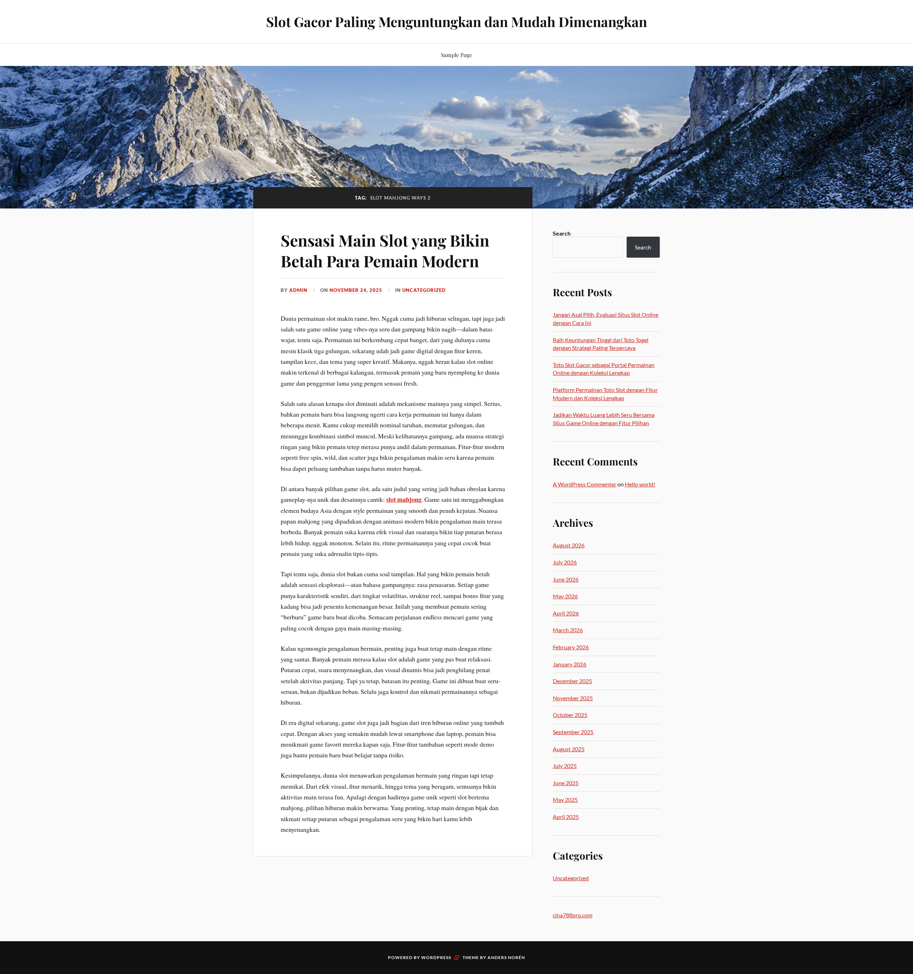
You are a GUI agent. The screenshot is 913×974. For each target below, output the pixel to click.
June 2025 (565, 782)
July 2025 (565, 765)
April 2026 (566, 613)
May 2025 (565, 799)
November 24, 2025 (356, 290)
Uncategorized (424, 290)
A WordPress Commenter (584, 484)
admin (298, 290)
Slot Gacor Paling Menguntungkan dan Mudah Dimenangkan (456, 21)
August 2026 (569, 545)
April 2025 (566, 816)
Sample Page (456, 54)
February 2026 (571, 647)
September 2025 (573, 731)
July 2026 (565, 562)
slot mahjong (404, 499)
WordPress (436, 957)
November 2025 (573, 698)
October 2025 (570, 714)
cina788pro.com (572, 915)
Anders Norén (506, 957)
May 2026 (565, 596)
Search (562, 233)
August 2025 (569, 749)
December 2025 (572, 680)
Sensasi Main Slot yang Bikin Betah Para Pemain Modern (385, 250)
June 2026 (565, 579)
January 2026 (569, 664)
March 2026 (568, 630)
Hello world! (640, 484)
